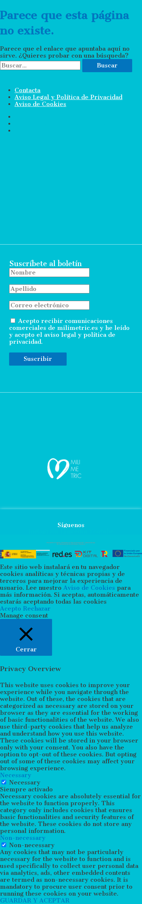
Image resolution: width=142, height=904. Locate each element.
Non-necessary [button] (23, 837)
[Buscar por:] (41, 65)
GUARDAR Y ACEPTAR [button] (35, 900)
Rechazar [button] (37, 608)
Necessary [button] (15, 775)
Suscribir (38, 358)
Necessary (24, 782)
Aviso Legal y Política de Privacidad (68, 97)
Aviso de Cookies (40, 104)
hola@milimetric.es (41, 379)
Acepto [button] (10, 608)
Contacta (27, 90)
